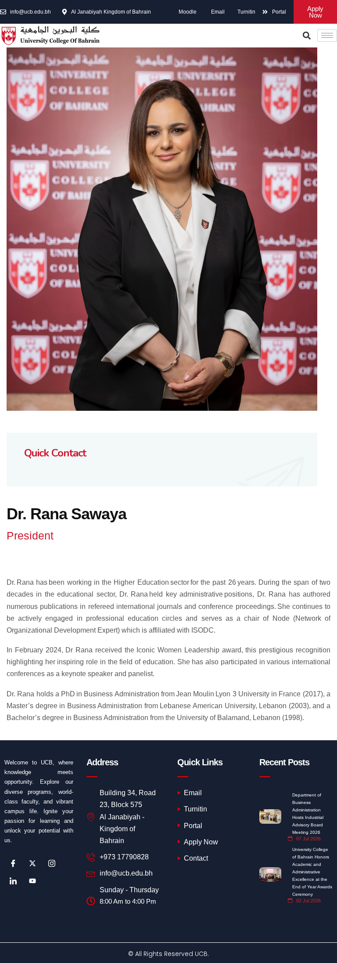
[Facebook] (13, 863)
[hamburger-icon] (327, 35)
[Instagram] (51, 863)
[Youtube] (32, 880)
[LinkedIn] (13, 880)
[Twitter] (32, 863)
